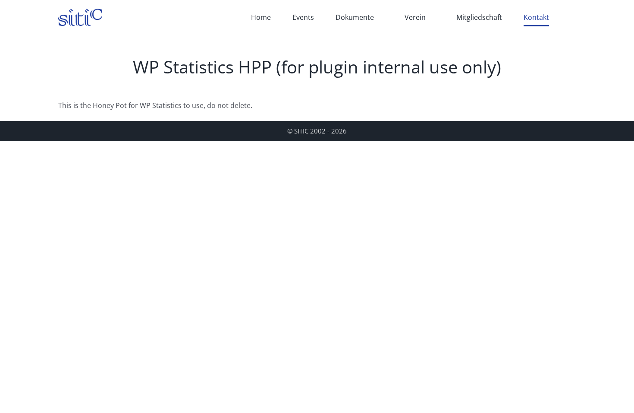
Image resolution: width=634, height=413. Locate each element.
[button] (573, 17)
